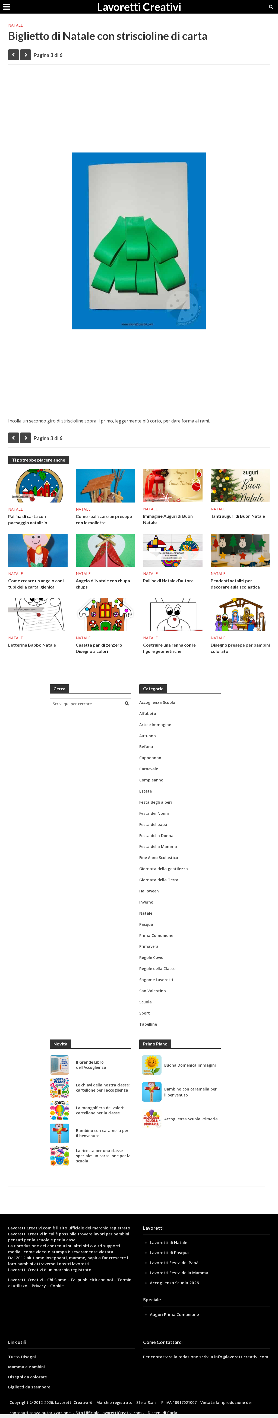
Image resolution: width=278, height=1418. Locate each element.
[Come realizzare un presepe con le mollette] (105, 485)
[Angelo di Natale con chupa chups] (105, 550)
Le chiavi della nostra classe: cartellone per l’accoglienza (103, 1088)
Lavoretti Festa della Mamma (179, 1272)
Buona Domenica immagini (190, 1065)
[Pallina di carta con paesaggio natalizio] (38, 485)
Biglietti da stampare (29, 1387)
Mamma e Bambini (26, 1366)
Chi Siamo (57, 1279)
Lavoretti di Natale (168, 1242)
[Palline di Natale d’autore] (173, 550)
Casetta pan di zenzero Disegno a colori (99, 648)
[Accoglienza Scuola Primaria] (152, 1118)
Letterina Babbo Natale (32, 644)
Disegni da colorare (27, 1376)
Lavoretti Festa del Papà (174, 1262)
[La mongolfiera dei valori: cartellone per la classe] (59, 1110)
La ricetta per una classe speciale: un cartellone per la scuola (103, 1155)
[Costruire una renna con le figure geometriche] (173, 614)
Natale (15, 25)
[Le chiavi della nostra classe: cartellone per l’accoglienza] (59, 1088)
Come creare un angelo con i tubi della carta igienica (36, 583)
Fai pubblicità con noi (92, 1279)
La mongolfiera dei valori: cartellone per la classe (100, 1110)
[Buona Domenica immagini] (152, 1065)
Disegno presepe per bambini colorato (240, 648)
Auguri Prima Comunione (174, 1314)
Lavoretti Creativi (139, 6)
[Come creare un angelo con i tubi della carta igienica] (38, 550)
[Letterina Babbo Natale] (38, 614)
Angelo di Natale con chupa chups (103, 583)
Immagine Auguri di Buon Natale (168, 519)
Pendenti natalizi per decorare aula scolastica (235, 583)
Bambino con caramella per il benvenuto (102, 1133)
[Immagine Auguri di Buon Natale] (173, 485)
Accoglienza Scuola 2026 (174, 1282)
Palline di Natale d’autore (168, 580)
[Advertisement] (139, 111)
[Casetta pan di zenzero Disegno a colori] (105, 614)
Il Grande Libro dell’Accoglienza (91, 1065)
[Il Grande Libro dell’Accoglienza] (59, 1065)
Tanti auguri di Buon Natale (238, 516)
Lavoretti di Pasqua (169, 1252)
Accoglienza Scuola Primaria (191, 1118)
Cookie (57, 1285)
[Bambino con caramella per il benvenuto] (59, 1133)
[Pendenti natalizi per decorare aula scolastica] (240, 550)
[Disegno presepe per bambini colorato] (240, 614)
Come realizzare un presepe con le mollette (104, 519)
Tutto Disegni (22, 1356)
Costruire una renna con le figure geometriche (169, 648)
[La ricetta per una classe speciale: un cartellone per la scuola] (59, 1156)
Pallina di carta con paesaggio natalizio (27, 519)
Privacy (39, 1285)
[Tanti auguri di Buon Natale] (240, 485)
